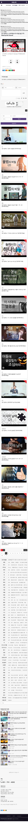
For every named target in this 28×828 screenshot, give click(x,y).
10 (2, 555)
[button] (26, 110)
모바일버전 (19, 816)
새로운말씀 (8, 5)
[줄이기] (25, 98)
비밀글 (18, 98)
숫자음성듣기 (17, 103)
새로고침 (17, 105)
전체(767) (14, 123)
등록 (24, 93)
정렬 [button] (26, 550)
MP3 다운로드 (22, 5)
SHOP (14, 816)
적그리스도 (8, 66)
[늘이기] (24, 98)
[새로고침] (21, 98)
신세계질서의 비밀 (8, 68)
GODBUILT (9, 816)
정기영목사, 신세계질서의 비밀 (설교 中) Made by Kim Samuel (15, 79)
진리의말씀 (14, 5)
